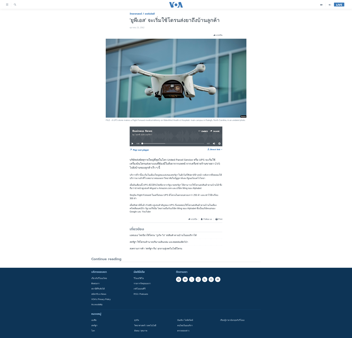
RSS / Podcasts (141, 294)
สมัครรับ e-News (98, 294)
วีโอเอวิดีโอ (139, 278)
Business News (142, 131)
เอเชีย (94, 320)
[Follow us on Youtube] (185, 279)
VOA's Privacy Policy (101, 299)
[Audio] (330, 5)
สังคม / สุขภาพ (140, 331)
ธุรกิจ (136, 320)
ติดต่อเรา (95, 283)
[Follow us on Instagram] (198, 279)
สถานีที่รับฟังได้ (98, 289)
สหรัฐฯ (94, 325)
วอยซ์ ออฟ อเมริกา (143, 135)
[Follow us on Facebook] (178, 279)
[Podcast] (211, 279)
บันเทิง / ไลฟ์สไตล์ (185, 320)
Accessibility (97, 304)
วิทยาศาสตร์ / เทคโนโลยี (142, 14)
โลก (93, 331)
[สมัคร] (217, 279)
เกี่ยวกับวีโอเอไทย (99, 278)
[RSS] (204, 279)
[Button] (217, 35)
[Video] (321, 5)
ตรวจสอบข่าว (183, 331)
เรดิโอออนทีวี (139, 289)
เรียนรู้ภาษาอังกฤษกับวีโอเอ (232, 320)
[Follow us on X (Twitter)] (191, 279)
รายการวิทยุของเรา (142, 283)
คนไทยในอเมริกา (185, 325)
